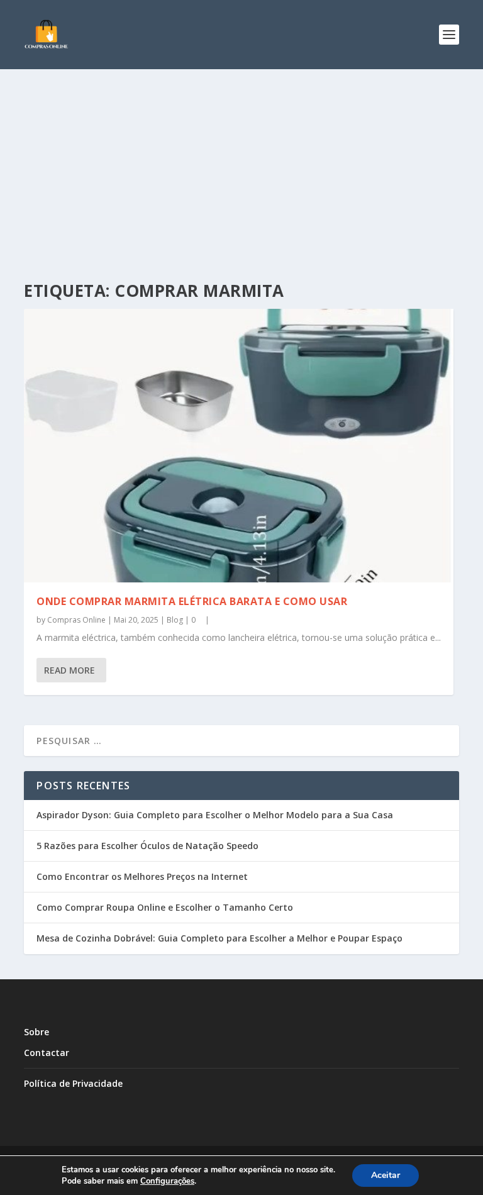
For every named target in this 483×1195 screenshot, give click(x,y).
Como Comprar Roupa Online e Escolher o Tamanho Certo (164, 907)
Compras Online (76, 619)
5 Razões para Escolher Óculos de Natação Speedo (147, 846)
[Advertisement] (241, 163)
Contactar (46, 1053)
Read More (69, 670)
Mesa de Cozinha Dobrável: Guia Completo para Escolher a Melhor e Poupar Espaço (219, 938)
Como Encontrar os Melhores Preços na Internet (142, 876)
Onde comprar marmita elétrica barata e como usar (191, 601)
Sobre (36, 1032)
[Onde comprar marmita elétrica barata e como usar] (238, 445)
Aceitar (385, 1175)
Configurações (167, 1181)
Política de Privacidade (73, 1083)
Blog (175, 619)
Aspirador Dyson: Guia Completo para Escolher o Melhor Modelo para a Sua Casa (214, 815)
